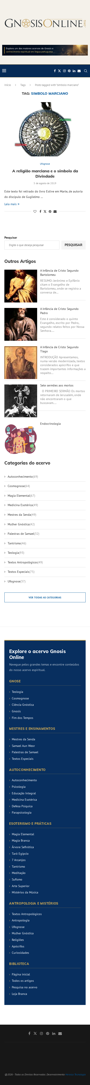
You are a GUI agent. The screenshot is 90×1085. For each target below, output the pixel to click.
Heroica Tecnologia (75, 1074)
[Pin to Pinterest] (50, 211)
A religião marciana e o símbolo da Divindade (45, 173)
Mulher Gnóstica (21, 524)
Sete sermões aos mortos (56, 385)
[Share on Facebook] (40, 211)
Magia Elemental (21, 496)
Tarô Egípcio (20, 854)
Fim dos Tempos (22, 718)
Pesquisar (10, 237)
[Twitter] (59, 71)
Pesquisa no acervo (24, 987)
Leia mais (10, 204)
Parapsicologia (21, 812)
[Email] (79, 71)
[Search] (85, 71)
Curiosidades (20, 953)
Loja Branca (19, 994)
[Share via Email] (55, 211)
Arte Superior (20, 886)
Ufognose (17, 581)
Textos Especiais (21, 572)
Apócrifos (18, 946)
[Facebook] (55, 71)
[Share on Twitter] (45, 211)
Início (7, 85)
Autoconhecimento (23, 477)
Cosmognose (19, 486)
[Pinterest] (69, 71)
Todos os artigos (23, 981)
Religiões (18, 940)
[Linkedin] (74, 71)
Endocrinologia (50, 424)
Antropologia (20, 920)
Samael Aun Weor (23, 746)
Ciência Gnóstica (23, 705)
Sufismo (17, 879)
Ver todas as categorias (45, 597)
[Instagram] (64, 71)
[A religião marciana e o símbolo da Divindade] (45, 129)
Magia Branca (21, 840)
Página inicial (21, 974)
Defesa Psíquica (22, 806)
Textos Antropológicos (25, 562)
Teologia (16, 553)
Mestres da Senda (22, 515)
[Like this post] (34, 211)
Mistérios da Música (25, 892)
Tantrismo (17, 543)
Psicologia (19, 787)
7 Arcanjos (19, 860)
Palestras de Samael (23, 534)
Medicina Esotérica (23, 505)
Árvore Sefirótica (23, 847)
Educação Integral (24, 793)
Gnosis (16, 711)
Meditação (19, 873)
